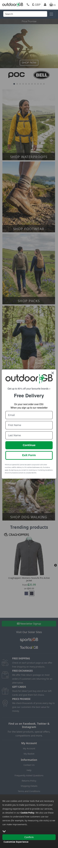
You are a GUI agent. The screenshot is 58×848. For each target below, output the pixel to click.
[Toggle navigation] (51, 14)
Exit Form (29, 455)
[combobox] (25, 14)
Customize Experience (16, 841)
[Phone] (28, 5)
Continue (29, 445)
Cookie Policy (27, 812)
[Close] (52, 373)
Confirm (29, 837)
